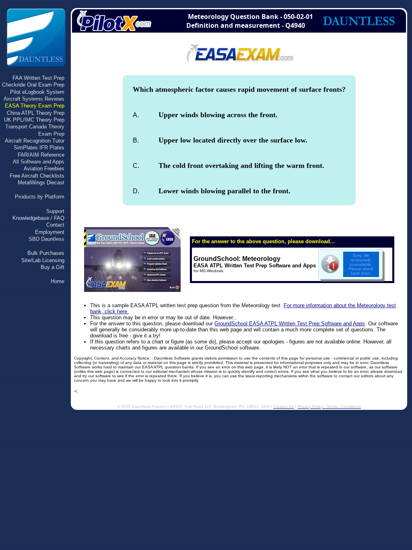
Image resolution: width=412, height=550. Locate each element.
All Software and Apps (38, 162)
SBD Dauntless (46, 239)
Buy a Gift (52, 267)
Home (57, 281)
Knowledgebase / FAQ (38, 218)
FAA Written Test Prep (38, 78)
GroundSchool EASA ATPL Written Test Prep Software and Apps (289, 323)
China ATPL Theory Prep (35, 113)
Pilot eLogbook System (37, 92)
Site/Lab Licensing (42, 260)
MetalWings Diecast (41, 183)
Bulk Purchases (45, 253)
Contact (55, 225)
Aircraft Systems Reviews (34, 99)
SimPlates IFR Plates (39, 148)
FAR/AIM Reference (41, 155)
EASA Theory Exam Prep (34, 106)
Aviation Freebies (44, 168)
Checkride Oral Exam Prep (33, 85)
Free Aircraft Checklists (37, 176)
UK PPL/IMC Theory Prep (34, 120)
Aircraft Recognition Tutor (34, 141)
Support (55, 211)
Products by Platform (39, 197)
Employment (49, 232)
